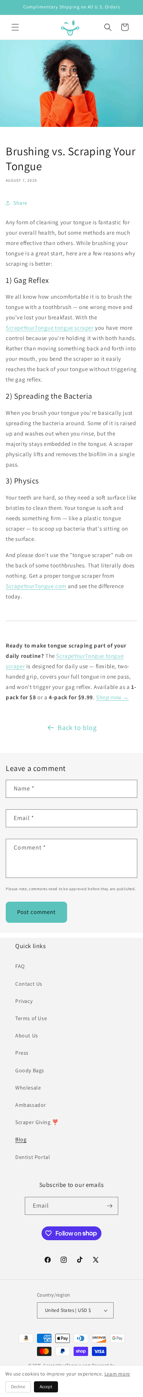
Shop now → (112, 697)
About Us (26, 1035)
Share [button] (20, 202)
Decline (18, 1386)
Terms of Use (31, 1018)
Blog (20, 1139)
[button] (15, 27)
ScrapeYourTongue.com (36, 586)
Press (22, 1052)
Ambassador (30, 1104)
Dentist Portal (32, 1157)
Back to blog (77, 727)
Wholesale (28, 1087)
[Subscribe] (109, 1206)
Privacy (23, 1001)
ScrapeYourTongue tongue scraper (50, 327)
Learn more (117, 1374)
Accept (46, 1386)
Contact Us (28, 983)
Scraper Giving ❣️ (37, 1122)
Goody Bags (29, 1070)
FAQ (20, 966)
